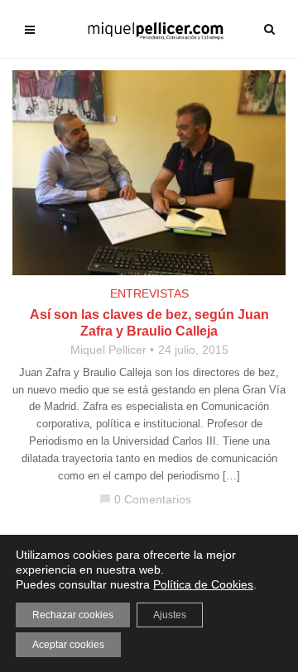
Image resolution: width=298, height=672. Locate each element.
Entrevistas (149, 293)
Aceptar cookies (68, 645)
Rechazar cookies (72, 615)
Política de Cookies (203, 584)
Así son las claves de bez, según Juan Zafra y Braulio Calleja (149, 322)
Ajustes (169, 615)
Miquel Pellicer (108, 349)
